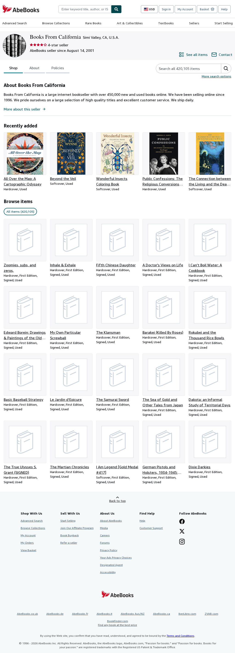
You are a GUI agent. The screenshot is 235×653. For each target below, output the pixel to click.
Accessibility (108, 572)
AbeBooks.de (55, 613)
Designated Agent (111, 565)
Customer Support (151, 528)
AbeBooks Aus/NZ (133, 613)
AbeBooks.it (104, 613)
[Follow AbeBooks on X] (182, 531)
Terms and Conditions (180, 635)
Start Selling (224, 23)
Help (224, 9)
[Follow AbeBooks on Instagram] (182, 542)
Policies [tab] (57, 68)
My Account (185, 9)
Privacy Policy (108, 550)
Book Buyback (69, 535)
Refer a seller (68, 542)
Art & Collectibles (130, 23)
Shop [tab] (13, 68)
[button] (226, 68)
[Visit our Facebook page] (182, 522)
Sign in (166, 9)
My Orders (27, 542)
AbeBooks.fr (80, 613)
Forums (105, 542)
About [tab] (34, 68)
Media (104, 528)
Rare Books (93, 23)
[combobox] (85, 9)
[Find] (116, 9)
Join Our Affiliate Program (77, 528)
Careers (105, 535)
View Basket (28, 550)
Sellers (194, 23)
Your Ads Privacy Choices (116, 557)
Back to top (117, 501)
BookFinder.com (117, 623)
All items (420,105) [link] (20, 211)
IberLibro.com (187, 613)
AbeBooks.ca (161, 613)
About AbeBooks (111, 520)
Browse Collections (56, 23)
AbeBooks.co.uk (27, 613)
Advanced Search (14, 23)
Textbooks (166, 23)
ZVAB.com (211, 613)
